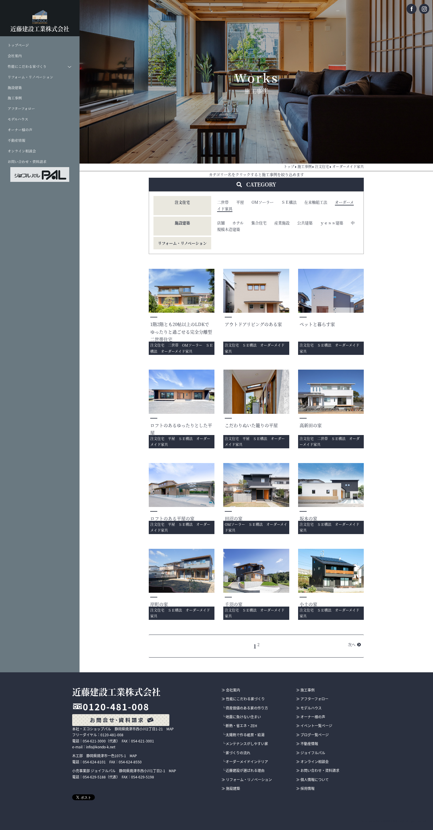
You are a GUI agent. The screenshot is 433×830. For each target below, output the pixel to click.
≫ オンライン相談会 (312, 761)
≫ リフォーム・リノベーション (247, 779)
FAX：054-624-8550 (125, 762)
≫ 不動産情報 (307, 743)
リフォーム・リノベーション (30, 77)
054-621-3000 (94, 741)
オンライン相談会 (22, 151)
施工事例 (15, 97)
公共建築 (305, 222)
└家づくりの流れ (236, 752)
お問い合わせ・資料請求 (27, 161)
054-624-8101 (94, 762)
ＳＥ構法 (289, 202)
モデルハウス (18, 119)
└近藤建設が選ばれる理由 (243, 770)
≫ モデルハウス (309, 708)
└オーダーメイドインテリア (245, 761)
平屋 (240, 202)
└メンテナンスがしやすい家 (245, 743)
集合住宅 (259, 222)
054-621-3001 (142, 741)
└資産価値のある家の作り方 (245, 708)
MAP (170, 729)
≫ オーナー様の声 (310, 716)
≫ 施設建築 (231, 788)
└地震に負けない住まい (241, 716)
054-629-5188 (94, 777)
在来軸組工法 (315, 202)
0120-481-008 (116, 706)
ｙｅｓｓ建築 (331, 222)
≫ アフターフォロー (312, 698)
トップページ (18, 45)
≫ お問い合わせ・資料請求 (317, 770)
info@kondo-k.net (100, 747)
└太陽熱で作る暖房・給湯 (243, 734)
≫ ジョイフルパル (310, 752)
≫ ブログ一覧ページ (312, 734)
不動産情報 (16, 140)
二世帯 (223, 202)
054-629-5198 (142, 777)
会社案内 (15, 55)
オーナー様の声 (20, 129)
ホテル (238, 222)
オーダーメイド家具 (176, 351)
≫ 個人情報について (312, 779)
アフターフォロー (21, 108)
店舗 (221, 222)
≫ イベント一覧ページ (314, 725)
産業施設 (282, 222)
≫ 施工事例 (305, 690)
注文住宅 (182, 202)
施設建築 (15, 87)
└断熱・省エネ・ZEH (239, 725)
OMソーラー (263, 202)
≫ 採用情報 (305, 788)
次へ (352, 644)
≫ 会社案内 (231, 690)
